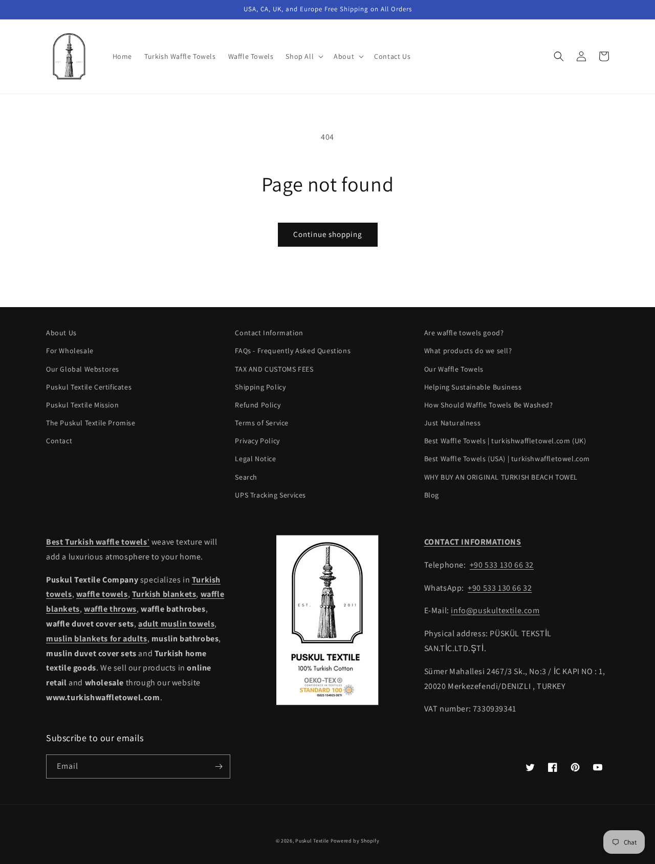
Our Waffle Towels (454, 369)
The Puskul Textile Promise (91, 422)
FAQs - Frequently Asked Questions (293, 350)
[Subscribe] (218, 766)
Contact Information (269, 332)
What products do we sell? (468, 350)
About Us (61, 332)
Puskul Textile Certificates (89, 387)
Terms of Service (262, 422)
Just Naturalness (452, 422)
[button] (303, 56)
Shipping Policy (260, 387)
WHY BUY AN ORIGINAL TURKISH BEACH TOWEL (501, 477)
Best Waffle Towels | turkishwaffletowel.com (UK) (505, 440)
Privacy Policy (257, 440)
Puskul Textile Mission (82, 404)
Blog (431, 495)
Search (246, 477)
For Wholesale (70, 350)
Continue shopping (327, 234)
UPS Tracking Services (270, 495)
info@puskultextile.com (495, 610)
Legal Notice (255, 458)
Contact (59, 440)
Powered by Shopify (355, 840)
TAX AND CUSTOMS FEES (274, 369)
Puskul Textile (312, 840)
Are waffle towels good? (464, 332)
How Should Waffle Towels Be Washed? (488, 404)
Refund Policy (257, 404)
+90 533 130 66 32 (502, 564)
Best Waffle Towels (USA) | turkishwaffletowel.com (507, 458)
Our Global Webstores (82, 369)
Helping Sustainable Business (473, 387)
